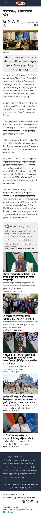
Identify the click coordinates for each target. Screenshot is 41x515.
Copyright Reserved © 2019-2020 (14, 507)
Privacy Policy (15, 510)
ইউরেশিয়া (10, 463)
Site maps (23, 495)
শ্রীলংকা (6, 470)
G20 (4, 457)
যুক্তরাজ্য (26, 460)
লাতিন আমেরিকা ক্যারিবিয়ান (10, 460)
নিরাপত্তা (10, 477)
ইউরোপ (21, 460)
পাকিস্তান (14, 467)
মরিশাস (22, 463)
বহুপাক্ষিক (34, 470)
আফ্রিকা (16, 463)
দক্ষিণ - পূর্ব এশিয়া (18, 474)
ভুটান (25, 467)
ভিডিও (22, 477)
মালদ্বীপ (30, 467)
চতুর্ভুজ (10, 474)
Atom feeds (15, 495)
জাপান (14, 470)
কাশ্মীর (25, 474)
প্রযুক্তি (17, 477)
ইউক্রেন (10, 457)
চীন (10, 470)
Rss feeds (6, 495)
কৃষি (34, 474)
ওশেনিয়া (19, 470)
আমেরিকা (15, 457)
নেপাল (35, 467)
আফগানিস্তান (6, 467)
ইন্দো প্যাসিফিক (27, 470)
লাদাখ (30, 474)
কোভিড (5, 477)
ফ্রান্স (32, 460)
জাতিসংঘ (5, 474)
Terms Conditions (27, 510)
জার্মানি (4, 463)
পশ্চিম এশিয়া (29, 463)
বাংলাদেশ (20, 467)
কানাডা (21, 457)
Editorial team (8, 512)
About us (6, 510)
